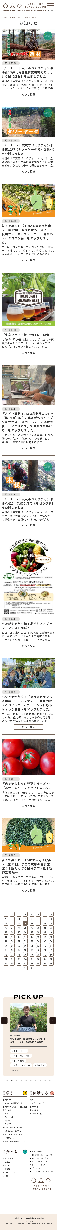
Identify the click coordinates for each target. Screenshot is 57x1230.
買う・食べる (8, 1158)
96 (51, 963)
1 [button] (7, 1080)
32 (51, 927)
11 (19, 919)
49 (6, 941)
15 (45, 919)
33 (6, 932)
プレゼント (36, 1168)
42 (12, 936)
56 (51, 941)
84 (25, 959)
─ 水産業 (6, 1120)
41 (6, 936)
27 (19, 927)
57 (6, 945)
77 (32, 954)
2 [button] (11, 1080)
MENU (51, 9)
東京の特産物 (37, 1151)
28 (25, 927)
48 (51, 936)
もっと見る (28, 94)
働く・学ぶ (7, 1110)
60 (25, 945)
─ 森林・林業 (8, 1117)
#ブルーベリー (19, 1050)
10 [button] (49, 1080)
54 (38, 941)
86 (38, 959)
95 (45, 963)
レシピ (5, 1176)
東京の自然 (34, 1110)
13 (32, 919)
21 (32, 923)
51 (19, 941)
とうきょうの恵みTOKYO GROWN (15, 17)
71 (45, 950)
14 (38, 919)
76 (25, 954)
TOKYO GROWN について (42, 1155)
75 (19, 954)
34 (12, 932)
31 (45, 927)
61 (32, 945)
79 (45, 954)
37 (32, 932)
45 (32, 936)
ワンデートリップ (37, 1103)
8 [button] (40, 1080)
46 (38, 936)
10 (12, 919)
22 (38, 923)
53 (32, 941)
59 (19, 945)
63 (45, 945)
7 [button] (35, 1080)
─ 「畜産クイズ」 (10, 1138)
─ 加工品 (6, 1162)
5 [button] (26, 1080)
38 (38, 932)
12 (25, 919)
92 (25, 963)
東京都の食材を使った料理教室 (15, 1107)
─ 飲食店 (6, 1169)
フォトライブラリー (40, 1165)
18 (12, 923)
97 (25, 968)
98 (32, 968)
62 (38, 945)
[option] (28, 1037)
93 (32, 963)
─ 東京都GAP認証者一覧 (12, 1103)
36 (25, 932)
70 (38, 950)
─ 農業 (5, 1113)
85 (32, 959)
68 (25, 950)
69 (32, 950)
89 (6, 963)
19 (19, 923)
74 (12, 954)
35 (19, 932)
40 (51, 932)
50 (12, 941)
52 (25, 941)
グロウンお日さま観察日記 (42, 1171)
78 (38, 954)
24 (51, 923)
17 (6, 923)
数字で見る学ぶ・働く (40, 1161)
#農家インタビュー (21, 1065)
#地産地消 (39, 1065)
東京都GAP (7, 1099)
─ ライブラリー (9, 1124)
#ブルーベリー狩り (21, 1055)
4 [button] (21, 1080)
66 (12, 950)
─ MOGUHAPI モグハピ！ (13, 1131)
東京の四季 (34, 1107)
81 (6, 959)
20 (25, 923)
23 (45, 923)
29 (32, 927)
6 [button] (30, 1080)
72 (51, 950)
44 (25, 936)
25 (6, 927)
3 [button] (16, 1080)
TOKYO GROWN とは (40, 1158)
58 (12, 945)
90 (12, 963)
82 (12, 959)
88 (51, 959)
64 (51, 945)
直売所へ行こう (9, 1172)
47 (45, 936)
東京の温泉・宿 (36, 1113)
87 (45, 959)
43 (19, 936)
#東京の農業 (18, 1060)
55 (45, 941)
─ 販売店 (6, 1165)
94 (38, 963)
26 (12, 927)
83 (19, 959)
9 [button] (45, 1080)
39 (45, 932)
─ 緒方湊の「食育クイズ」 (13, 1134)
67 (19, 950)
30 (38, 927)
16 (51, 919)
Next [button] (52, 1020)
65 (6, 950)
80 (51, 954)
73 (6, 954)
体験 (31, 1099)
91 (19, 963)
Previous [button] (4, 1020)
